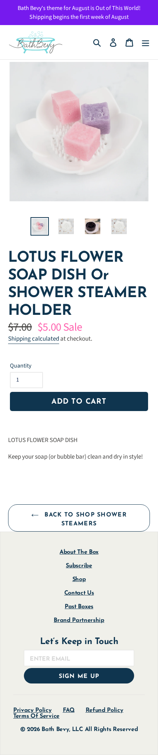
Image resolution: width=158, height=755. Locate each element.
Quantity (20, 366)
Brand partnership (79, 620)
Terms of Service (36, 716)
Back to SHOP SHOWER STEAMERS (84, 519)
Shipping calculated (33, 338)
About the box (79, 552)
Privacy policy (32, 710)
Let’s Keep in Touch (79, 641)
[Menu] (145, 42)
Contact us (79, 593)
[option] (39, 226)
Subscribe (79, 566)
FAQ (69, 710)
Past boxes (79, 607)
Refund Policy (104, 710)
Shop (79, 579)
